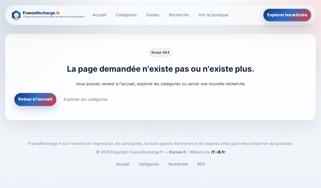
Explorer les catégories (86, 99)
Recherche (179, 14)
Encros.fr (177, 152)
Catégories (126, 14)
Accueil (99, 14)
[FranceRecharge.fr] (47, 15)
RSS (201, 164)
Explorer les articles (287, 14)
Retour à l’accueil (35, 99)
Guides (152, 14)
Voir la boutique (213, 14)
